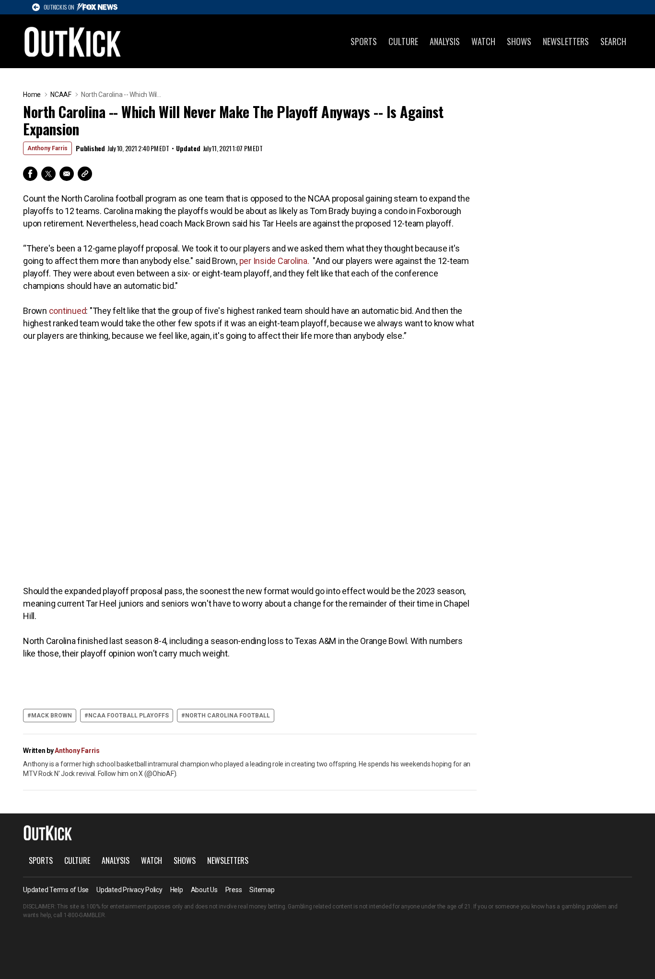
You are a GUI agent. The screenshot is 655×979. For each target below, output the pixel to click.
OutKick (73, 41)
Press (233, 890)
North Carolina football (227, 715)
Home (32, 94)
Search (613, 41)
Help (176, 890)
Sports (364, 41)
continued (67, 311)
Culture (403, 41)
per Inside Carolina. (274, 261)
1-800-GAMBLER (84, 915)
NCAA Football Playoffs (128, 715)
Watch (483, 41)
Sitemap (261, 890)
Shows (519, 41)
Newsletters (566, 41)
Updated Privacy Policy (129, 890)
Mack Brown (51, 715)
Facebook (30, 174)
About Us (204, 890)
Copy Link (85, 174)
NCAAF (60, 94)
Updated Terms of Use (56, 890)
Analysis (445, 41)
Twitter (48, 174)
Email (66, 174)
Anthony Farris (47, 148)
